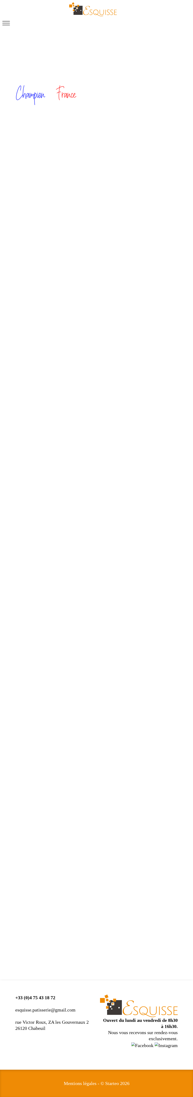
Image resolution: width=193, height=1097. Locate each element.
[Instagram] (166, 1044)
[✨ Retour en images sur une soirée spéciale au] (149, 808)
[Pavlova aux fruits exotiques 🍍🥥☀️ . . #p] (43, 820)
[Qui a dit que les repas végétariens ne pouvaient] (96, 808)
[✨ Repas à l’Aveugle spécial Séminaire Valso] (96, 814)
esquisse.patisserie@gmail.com (45, 1009)
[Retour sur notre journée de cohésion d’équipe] (43, 814)
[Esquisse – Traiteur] (93, 9)
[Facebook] (143, 1044)
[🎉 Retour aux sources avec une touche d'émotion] (149, 820)
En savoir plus (155, 457)
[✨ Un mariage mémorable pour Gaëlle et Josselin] (96, 820)
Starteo (112, 1083)
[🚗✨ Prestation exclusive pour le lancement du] (149, 814)
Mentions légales (80, 1083)
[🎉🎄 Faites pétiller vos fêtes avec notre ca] (43, 808)
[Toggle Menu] (6, 23)
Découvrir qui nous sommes (145, 676)
